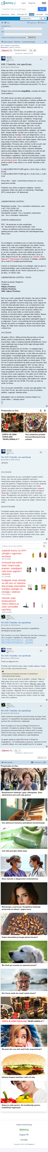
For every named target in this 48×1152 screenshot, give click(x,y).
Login (23, 3)
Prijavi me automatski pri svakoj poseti (14, 37)
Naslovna (5, 14)
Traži (42, 9)
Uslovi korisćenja (24, 1125)
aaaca (8, 615)
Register (32, 3)
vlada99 (11, 47)
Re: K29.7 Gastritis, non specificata (16, 457)
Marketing (24, 1130)
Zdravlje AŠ (22, 14)
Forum (31, 14)
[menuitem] (6, 22)
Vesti (13, 14)
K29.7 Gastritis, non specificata (10, 45)
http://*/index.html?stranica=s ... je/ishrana (17, 642)
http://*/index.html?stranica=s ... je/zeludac (17, 640)
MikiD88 (9, 57)
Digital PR (24, 1135)
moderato (17, 47)
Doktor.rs (31, 1144)
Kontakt (39, 14)
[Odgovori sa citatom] (40, 59)
